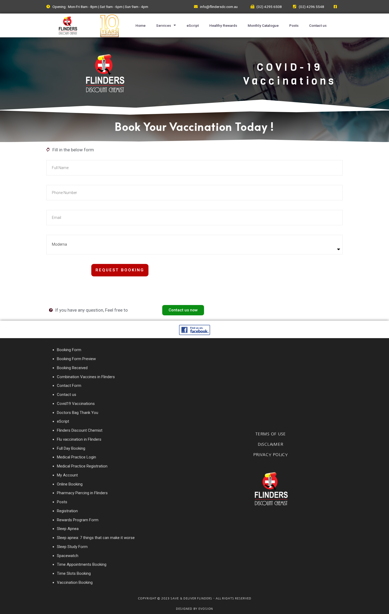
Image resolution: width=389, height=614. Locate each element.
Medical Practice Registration (82, 466)
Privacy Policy (270, 455)
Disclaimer (270, 444)
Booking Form (69, 349)
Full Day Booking (71, 448)
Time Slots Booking (74, 573)
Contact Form (69, 385)
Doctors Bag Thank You (77, 412)
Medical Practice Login (76, 457)
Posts (293, 25)
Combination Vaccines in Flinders (86, 376)
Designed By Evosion (194, 608)
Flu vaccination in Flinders (79, 439)
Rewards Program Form (77, 520)
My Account (67, 475)
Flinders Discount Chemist (79, 430)
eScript (193, 25)
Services (163, 25)
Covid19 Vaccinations (76, 403)
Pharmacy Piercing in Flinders (82, 493)
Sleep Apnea (68, 528)
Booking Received (72, 367)
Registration (67, 511)
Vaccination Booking (75, 582)
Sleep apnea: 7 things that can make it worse (96, 537)
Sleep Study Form (72, 546)
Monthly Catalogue (263, 25)
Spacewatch (67, 555)
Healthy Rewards (223, 25)
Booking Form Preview (76, 358)
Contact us (318, 25)
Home (140, 25)
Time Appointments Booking (81, 564)
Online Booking (70, 484)
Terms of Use (270, 434)
